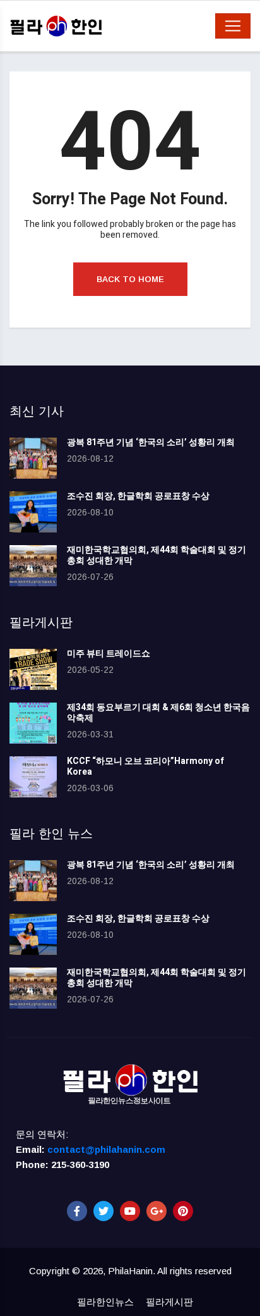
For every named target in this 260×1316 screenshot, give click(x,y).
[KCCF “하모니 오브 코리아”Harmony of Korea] (33, 776)
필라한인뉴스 (105, 1301)
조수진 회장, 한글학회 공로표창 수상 (138, 496)
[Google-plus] (156, 1211)
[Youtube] (130, 1211)
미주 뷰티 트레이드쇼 (108, 653)
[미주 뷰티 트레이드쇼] (33, 669)
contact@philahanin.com (106, 1149)
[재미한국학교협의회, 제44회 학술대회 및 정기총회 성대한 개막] (33, 565)
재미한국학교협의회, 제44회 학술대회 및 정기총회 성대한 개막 (156, 555)
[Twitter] (103, 1211)
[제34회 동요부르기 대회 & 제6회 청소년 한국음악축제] (33, 723)
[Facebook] (77, 1211)
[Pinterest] (183, 1211)
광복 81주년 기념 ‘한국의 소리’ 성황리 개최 (151, 442)
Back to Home (130, 279)
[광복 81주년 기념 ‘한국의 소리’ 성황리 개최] (33, 458)
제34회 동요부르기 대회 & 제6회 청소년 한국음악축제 (158, 713)
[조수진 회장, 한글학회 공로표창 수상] (33, 511)
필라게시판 (169, 1301)
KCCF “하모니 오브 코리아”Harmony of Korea (145, 766)
